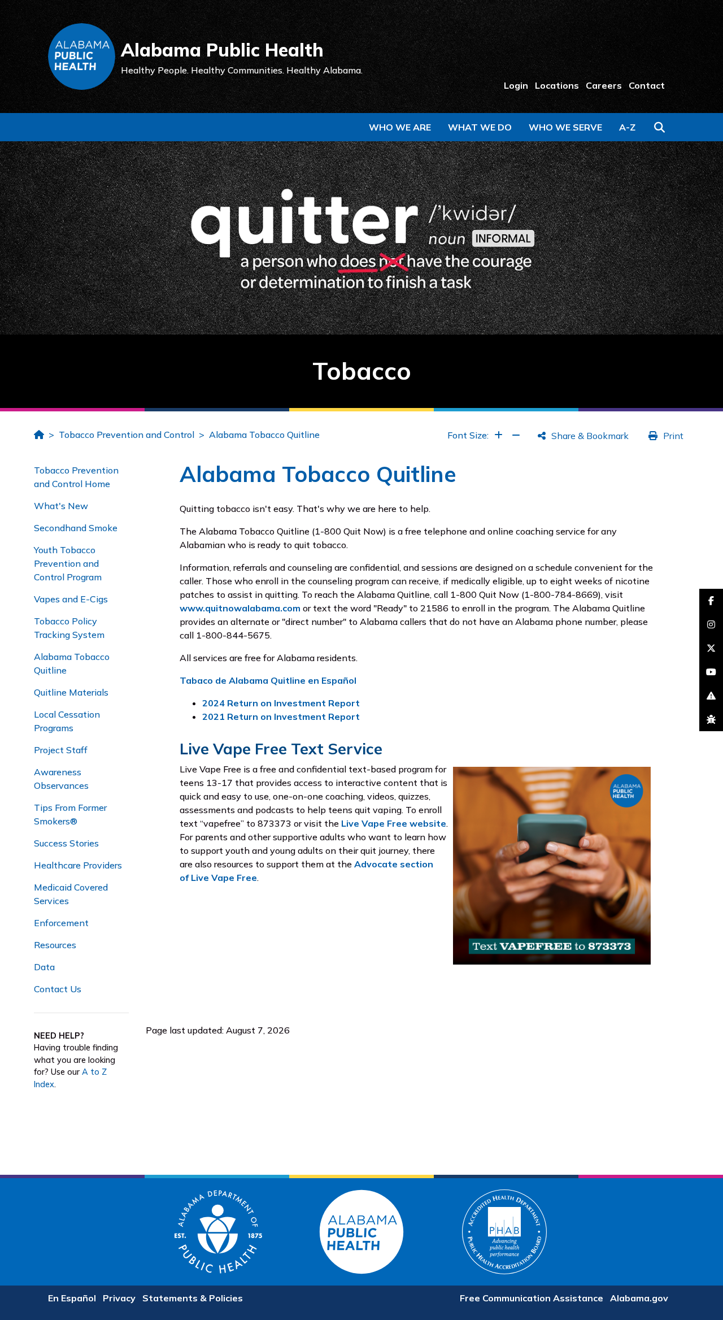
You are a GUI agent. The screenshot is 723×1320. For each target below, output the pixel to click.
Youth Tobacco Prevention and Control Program (68, 563)
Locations (557, 85)
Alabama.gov (639, 1298)
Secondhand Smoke (75, 527)
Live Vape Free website (393, 823)
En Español (72, 1298)
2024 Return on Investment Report (281, 703)
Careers (604, 85)
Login (516, 85)
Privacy (119, 1298)
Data (44, 966)
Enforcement (61, 922)
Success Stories (66, 843)
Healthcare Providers (78, 865)
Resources (55, 944)
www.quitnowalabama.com (240, 608)
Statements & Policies (192, 1298)
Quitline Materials (71, 692)
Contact (647, 85)
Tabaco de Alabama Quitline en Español (268, 680)
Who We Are (400, 127)
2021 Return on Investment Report (281, 716)
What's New (61, 505)
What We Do (480, 127)
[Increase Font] (498, 435)
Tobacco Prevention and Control (126, 434)
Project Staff (61, 749)
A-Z (627, 127)
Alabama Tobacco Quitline (264, 434)
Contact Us (57, 989)
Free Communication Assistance (531, 1298)
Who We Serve (565, 127)
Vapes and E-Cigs (71, 599)
